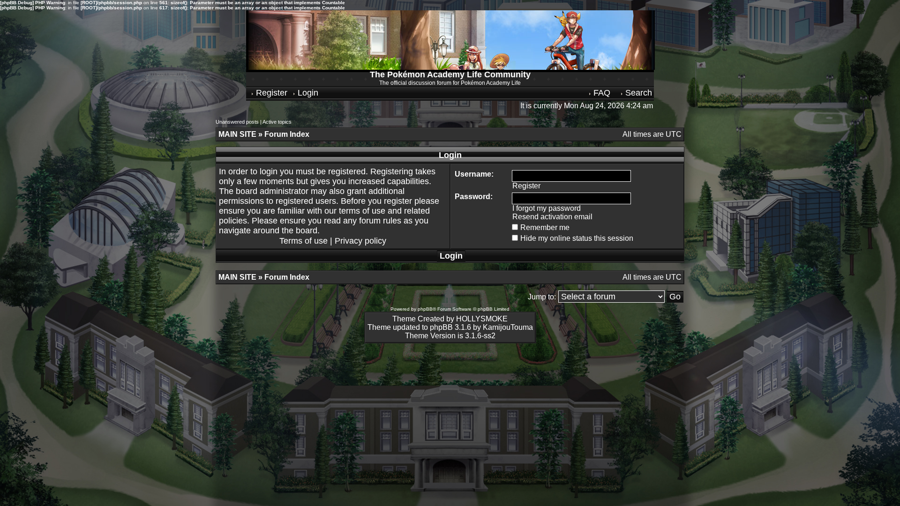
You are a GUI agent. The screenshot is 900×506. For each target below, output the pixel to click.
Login (306, 92)
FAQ (600, 92)
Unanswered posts (237, 122)
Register (270, 92)
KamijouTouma (508, 327)
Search (637, 92)
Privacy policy (360, 241)
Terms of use (303, 241)
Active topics (277, 122)
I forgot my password (546, 208)
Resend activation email (552, 217)
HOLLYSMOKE (482, 319)
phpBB (425, 309)
